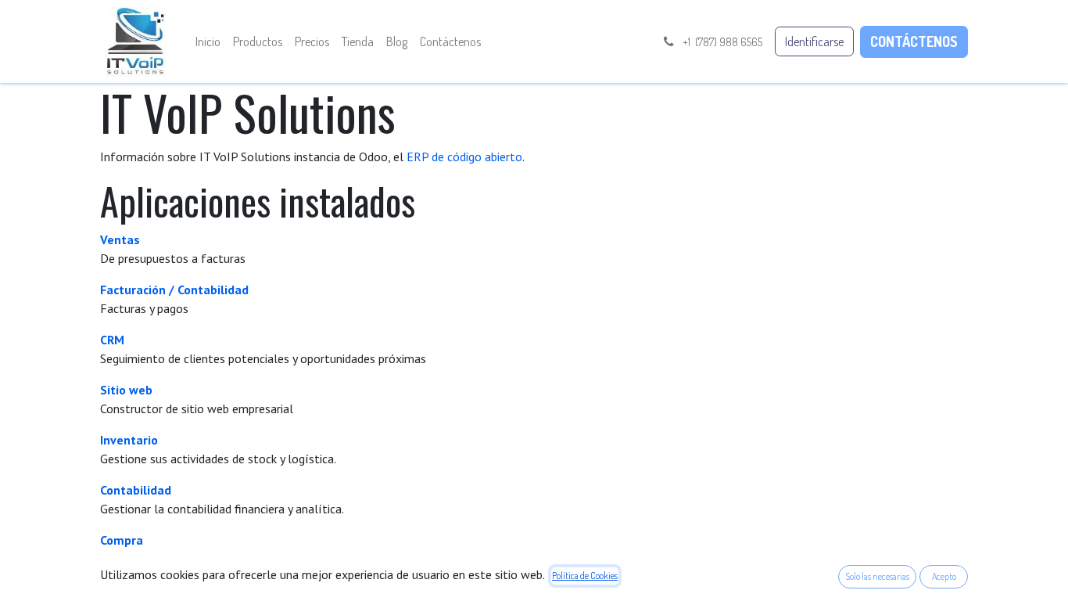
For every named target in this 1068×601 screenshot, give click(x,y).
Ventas (120, 239)
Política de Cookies (585, 575)
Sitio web (126, 390)
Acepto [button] (944, 576)
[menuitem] (208, 41)
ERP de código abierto (464, 156)
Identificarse (814, 41)
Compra (121, 540)
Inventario (129, 440)
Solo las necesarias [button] (877, 576)
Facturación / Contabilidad (174, 289)
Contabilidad (135, 490)
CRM (112, 339)
